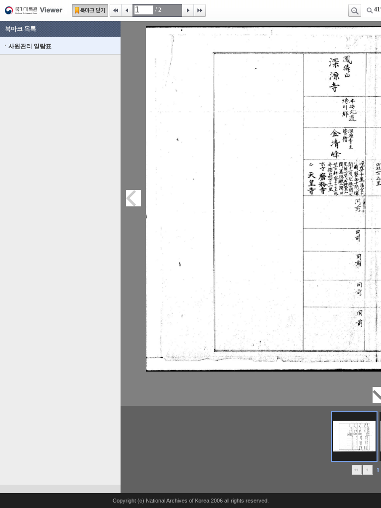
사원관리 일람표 (30, 46)
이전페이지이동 (133, 198)
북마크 (90, 10)
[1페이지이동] (354, 436)
